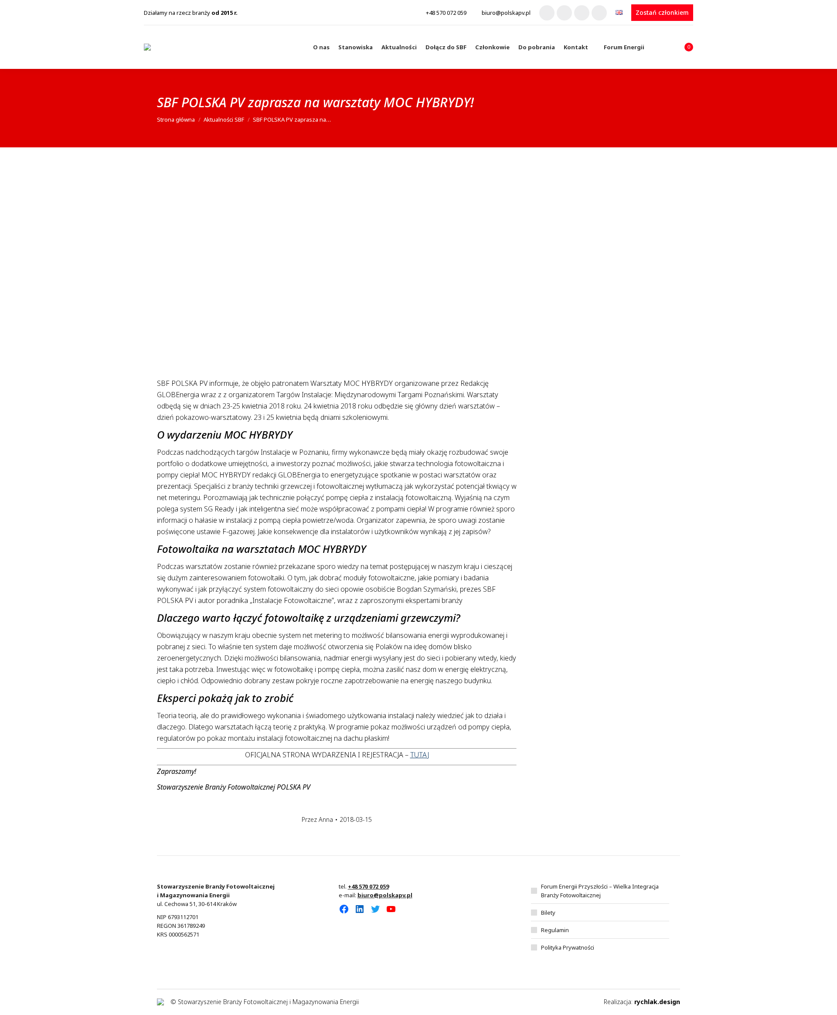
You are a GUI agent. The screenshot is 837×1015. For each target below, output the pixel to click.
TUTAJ (419, 755)
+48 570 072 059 (446, 13)
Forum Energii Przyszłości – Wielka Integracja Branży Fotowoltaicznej (600, 890)
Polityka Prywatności (567, 947)
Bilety (548, 912)
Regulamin (555, 930)
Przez (317, 819)
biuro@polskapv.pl (506, 13)
